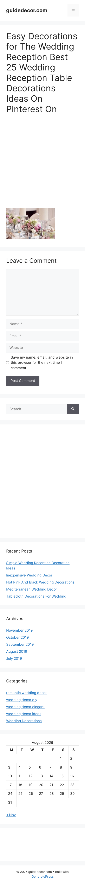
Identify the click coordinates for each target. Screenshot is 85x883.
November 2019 (19, 630)
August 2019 (16, 651)
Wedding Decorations (24, 721)
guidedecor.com (26, 10)
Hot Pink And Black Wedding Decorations (40, 582)
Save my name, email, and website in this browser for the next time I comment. (42, 362)
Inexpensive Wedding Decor (29, 575)
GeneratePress (43, 876)
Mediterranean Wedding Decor (31, 589)
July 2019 (14, 658)
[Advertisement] (42, 163)
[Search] (73, 409)
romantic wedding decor (26, 693)
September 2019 (20, 644)
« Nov (11, 815)
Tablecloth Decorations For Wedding (36, 596)
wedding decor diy (21, 700)
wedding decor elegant (25, 707)
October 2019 (17, 637)
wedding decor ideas (23, 714)
